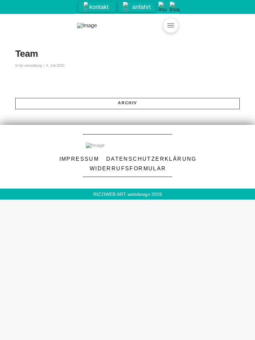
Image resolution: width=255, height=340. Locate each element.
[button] (97, 7)
